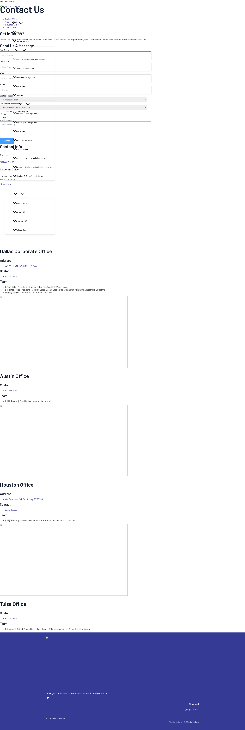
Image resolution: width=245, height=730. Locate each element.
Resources (10, 185)
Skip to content (7, 1)
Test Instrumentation (25, 68)
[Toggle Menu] (21, 23)
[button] (13, 23)
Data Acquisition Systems (26, 122)
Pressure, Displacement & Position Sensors (34, 167)
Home (8, 14)
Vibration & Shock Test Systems (29, 176)
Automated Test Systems (26, 113)
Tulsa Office (21, 230)
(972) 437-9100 (192, 709)
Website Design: (184, 722)
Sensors (19, 95)
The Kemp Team (23, 41)
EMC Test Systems (24, 140)
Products (10, 50)
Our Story (20, 32)
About (8, 23)
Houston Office (22, 221)
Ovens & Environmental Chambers (30, 59)
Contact (9, 194)
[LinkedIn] (1, 238)
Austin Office (21, 212)
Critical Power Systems (25, 77)
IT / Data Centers (23, 149)
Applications (12, 104)
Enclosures (20, 86)
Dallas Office (21, 203)
